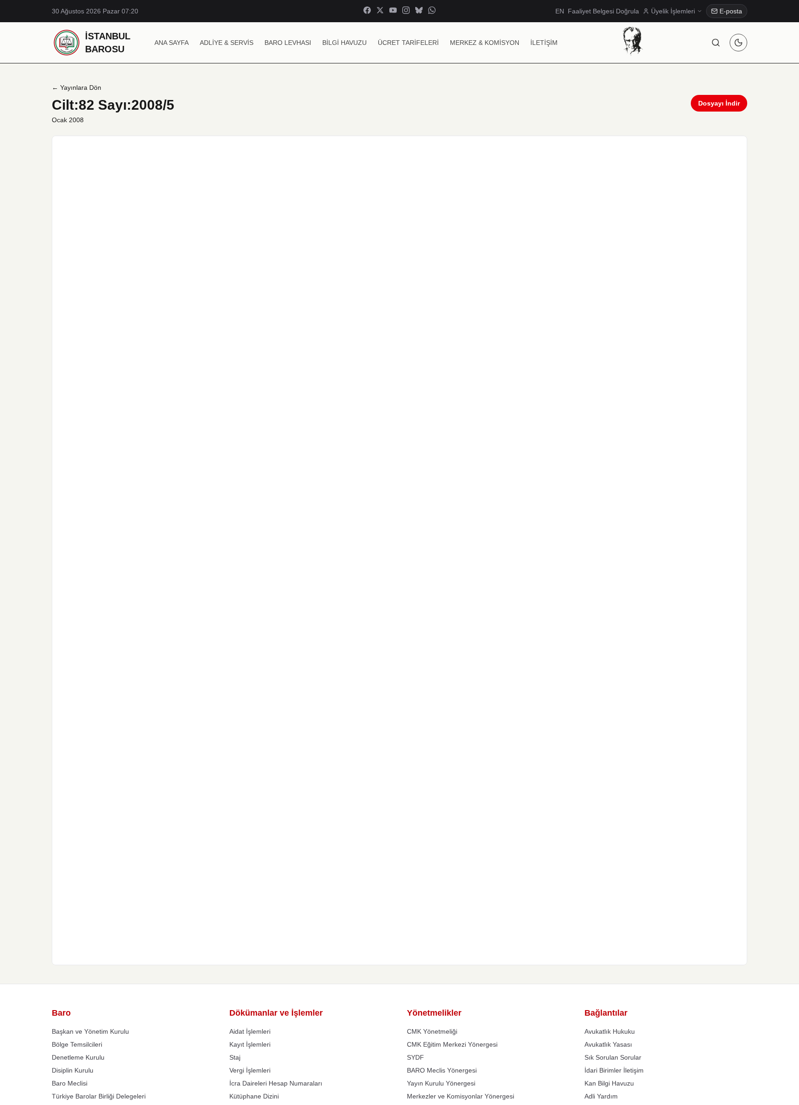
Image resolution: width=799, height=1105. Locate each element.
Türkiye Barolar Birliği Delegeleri (99, 1096)
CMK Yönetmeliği (432, 1031)
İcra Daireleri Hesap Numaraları (275, 1083)
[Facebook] (367, 11)
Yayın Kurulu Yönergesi (441, 1083)
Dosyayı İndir (719, 103)
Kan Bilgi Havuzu (609, 1083)
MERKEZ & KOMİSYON (484, 42)
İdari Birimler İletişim (614, 1070)
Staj (234, 1057)
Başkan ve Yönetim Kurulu (90, 1031)
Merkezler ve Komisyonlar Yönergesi (460, 1096)
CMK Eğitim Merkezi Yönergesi (452, 1044)
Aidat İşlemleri (249, 1031)
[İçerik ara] (715, 42)
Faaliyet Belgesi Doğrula (603, 11)
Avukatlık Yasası (608, 1044)
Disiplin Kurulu (72, 1070)
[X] (380, 11)
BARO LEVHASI (287, 42)
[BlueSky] (419, 11)
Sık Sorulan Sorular (612, 1057)
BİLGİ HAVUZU (344, 42)
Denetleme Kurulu (78, 1057)
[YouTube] (393, 11)
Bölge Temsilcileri (77, 1044)
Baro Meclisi (69, 1083)
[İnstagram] (406, 11)
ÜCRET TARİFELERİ (408, 42)
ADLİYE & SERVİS (226, 42)
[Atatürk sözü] (632, 41)
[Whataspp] (432, 11)
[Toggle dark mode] (738, 42)
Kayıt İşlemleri (249, 1044)
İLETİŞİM (544, 42)
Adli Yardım (601, 1096)
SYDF (415, 1057)
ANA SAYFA (171, 42)
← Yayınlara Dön (76, 87)
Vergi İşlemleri (249, 1070)
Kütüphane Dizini (254, 1096)
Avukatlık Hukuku (609, 1031)
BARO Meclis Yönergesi (442, 1070)
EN (559, 11)
